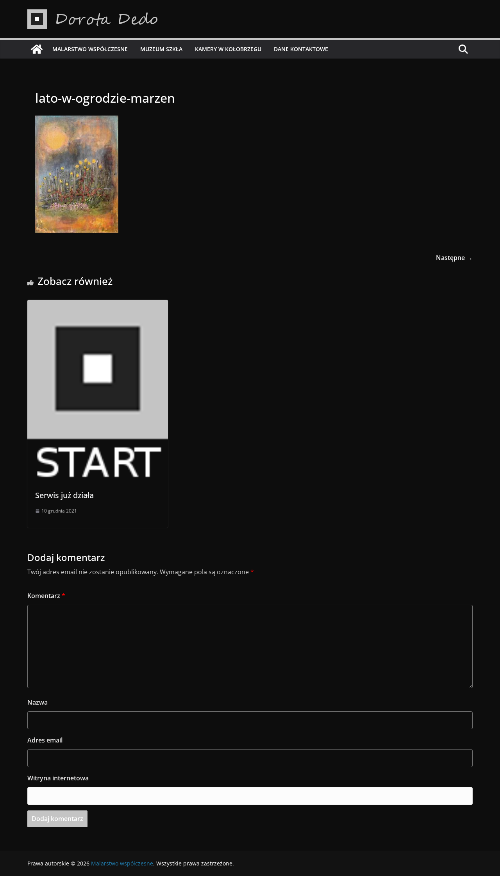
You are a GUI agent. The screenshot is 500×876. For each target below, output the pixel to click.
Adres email (44, 740)
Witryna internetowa (58, 778)
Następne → (454, 257)
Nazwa (37, 702)
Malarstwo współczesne (90, 49)
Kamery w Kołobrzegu (228, 49)
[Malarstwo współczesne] (36, 49)
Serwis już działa (64, 495)
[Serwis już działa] (97, 305)
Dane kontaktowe (301, 49)
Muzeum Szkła (161, 49)
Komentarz (46, 595)
